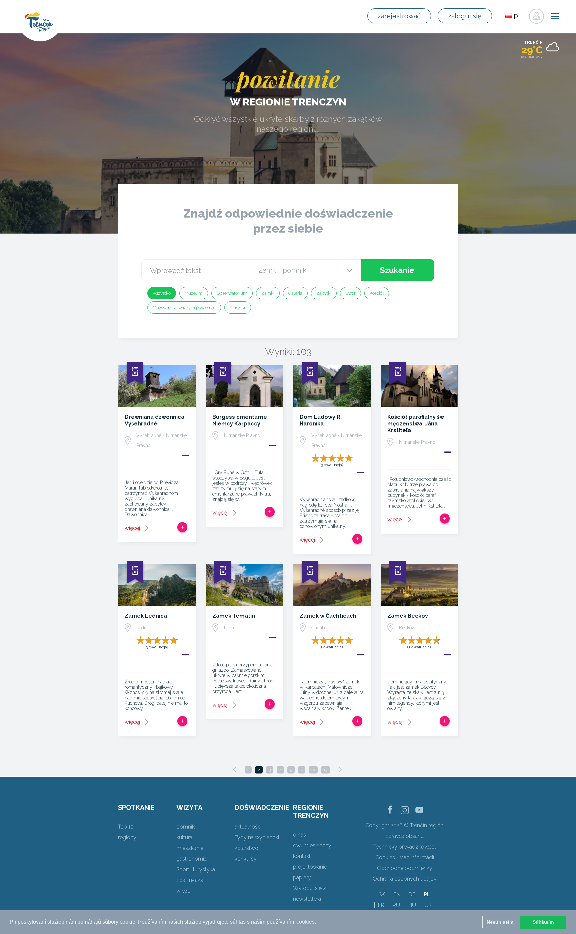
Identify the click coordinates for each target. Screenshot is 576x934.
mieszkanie (189, 848)
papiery (302, 877)
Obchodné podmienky (404, 868)
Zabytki (323, 293)
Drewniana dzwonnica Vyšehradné (154, 420)
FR (381, 905)
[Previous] (234, 769)
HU (412, 905)
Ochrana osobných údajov (404, 879)
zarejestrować (399, 16)
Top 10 (126, 827)
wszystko (162, 293)
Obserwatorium (232, 293)
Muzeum (194, 293)
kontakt (302, 856)
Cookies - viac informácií (404, 857)
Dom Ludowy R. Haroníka (321, 420)
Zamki (267, 293)
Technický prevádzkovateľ (404, 847)
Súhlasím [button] (543, 922)
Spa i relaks (189, 880)
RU (396, 905)
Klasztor (238, 307)
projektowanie (310, 867)
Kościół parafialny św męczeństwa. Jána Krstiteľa (415, 423)
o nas (299, 835)
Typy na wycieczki (257, 837)
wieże (183, 891)
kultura (184, 837)
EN (396, 894)
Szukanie (397, 270)
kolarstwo (246, 848)
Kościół (377, 293)
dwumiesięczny (312, 845)
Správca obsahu (404, 836)
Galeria (295, 293)
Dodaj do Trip (182, 527)
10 (313, 769)
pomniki (186, 827)
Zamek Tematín (233, 616)
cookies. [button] (306, 922)
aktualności (248, 827)
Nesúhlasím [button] (500, 922)
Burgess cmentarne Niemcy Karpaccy (239, 420)
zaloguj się (465, 16)
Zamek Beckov (407, 616)
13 (325, 769)
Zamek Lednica (146, 616)
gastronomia (191, 859)
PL (427, 894)
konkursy (246, 859)
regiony (127, 837)
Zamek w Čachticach (328, 616)
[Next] (340, 769)
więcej (132, 528)
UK (428, 905)
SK (382, 894)
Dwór (350, 293)
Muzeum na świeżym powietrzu (184, 307)
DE (412, 894)
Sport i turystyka (195, 869)
